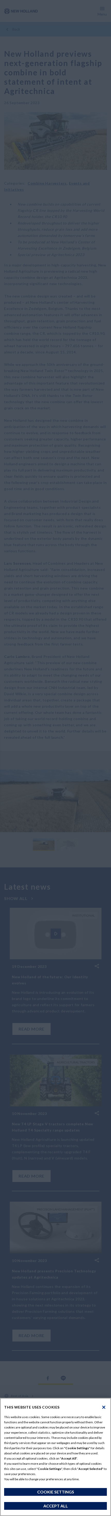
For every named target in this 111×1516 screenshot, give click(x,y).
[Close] (104, 1407)
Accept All (55, 1505)
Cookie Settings (55, 1491)
